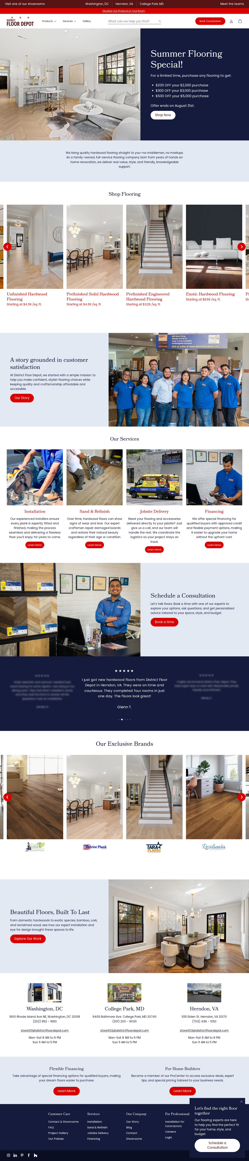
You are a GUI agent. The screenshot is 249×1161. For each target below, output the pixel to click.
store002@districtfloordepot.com (124, 1031)
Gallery (87, 21)
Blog (129, 1127)
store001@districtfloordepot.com (45, 1031)
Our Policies (56, 1139)
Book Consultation (210, 21)
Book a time (164, 622)
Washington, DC (97, 4)
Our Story (22, 398)
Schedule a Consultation (217, 1145)
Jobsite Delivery (98, 1133)
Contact (131, 1133)
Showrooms (134, 1139)
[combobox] (134, 21)
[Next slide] (241, 247)
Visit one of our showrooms (25, 4)
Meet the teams (232, 4)
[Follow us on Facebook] (28, 1155)
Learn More (35, 545)
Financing (93, 1139)
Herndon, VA (124, 4)
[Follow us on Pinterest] (22, 1155)
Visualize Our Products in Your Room (123, 11)
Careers (170, 1132)
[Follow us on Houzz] (35, 1155)
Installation (94, 1122)
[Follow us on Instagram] (8, 1155)
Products (48, 21)
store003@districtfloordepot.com (204, 1031)
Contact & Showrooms (63, 1122)
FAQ (51, 1127)
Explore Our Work (28, 938)
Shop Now (163, 115)
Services (68, 21)
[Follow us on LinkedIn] (15, 1155)
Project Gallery (58, 1133)
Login (168, 1137)
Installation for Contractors (174, 1124)
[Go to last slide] (7, 247)
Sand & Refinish (97, 1127)
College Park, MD (152, 4)
